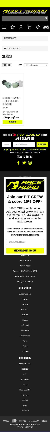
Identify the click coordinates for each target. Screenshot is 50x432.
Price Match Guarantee (25, 276)
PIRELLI (25, 384)
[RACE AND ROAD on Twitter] (24, 163)
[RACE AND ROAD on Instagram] (30, 163)
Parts (25, 341)
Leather (25, 299)
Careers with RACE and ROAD (25, 271)
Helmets (25, 309)
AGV (25, 405)
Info (17, 117)
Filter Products (10, 38)
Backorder (12, 122)
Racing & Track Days (25, 281)
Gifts (25, 346)
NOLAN (25, 395)
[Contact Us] (38, 30)
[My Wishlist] (12, 27)
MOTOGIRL (25, 379)
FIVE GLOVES (25, 390)
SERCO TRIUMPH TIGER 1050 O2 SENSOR (12, 101)
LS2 (25, 374)
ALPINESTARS (25, 364)
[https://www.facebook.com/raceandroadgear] (18, 163)
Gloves (25, 315)
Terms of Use (25, 260)
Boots (25, 320)
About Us (25, 255)
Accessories (25, 336)
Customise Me (25, 294)
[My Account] (21, 30)
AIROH (25, 400)
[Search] (45, 18)
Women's (25, 330)
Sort (20, 65)
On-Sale (25, 351)
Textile (25, 304)
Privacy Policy (25, 266)
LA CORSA (25, 411)
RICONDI (25, 369)
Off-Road (25, 325)
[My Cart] (29, 27)
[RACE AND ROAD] (25, 11)
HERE (27, 152)
